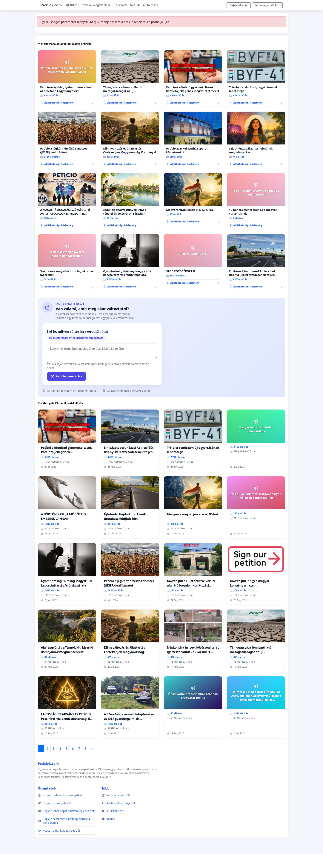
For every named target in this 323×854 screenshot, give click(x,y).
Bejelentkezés (238, 5)
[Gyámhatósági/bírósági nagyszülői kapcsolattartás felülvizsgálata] (130, 262)
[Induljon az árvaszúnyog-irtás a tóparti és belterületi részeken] (130, 201)
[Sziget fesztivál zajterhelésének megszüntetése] (256, 140)
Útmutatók (47, 788)
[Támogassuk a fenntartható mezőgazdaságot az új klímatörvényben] (130, 78)
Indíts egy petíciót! (267, 5)
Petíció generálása (69, 376)
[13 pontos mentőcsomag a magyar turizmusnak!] (256, 201)
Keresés (152, 5)
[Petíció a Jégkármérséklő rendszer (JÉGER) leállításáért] (67, 140)
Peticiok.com (50, 5)
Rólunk (135, 5)
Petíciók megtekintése (96, 5)
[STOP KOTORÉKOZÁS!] (193, 260)
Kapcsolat (120, 5)
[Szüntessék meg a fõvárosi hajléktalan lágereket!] (67, 262)
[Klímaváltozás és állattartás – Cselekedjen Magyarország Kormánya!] (130, 140)
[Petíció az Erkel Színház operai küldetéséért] (193, 140)
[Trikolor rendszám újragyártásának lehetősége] (256, 78)
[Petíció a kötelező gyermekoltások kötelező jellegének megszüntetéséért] (193, 78)
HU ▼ (73, 5)
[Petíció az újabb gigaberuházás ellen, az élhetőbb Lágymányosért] (67, 78)
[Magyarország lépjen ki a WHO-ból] (193, 199)
